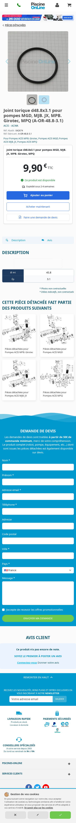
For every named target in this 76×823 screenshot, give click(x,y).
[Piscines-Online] (68, 764)
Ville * (5, 549)
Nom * (6, 460)
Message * (8, 578)
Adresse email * (11, 490)
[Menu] (6, 6)
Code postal (9, 534)
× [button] (66, 570)
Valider (59, 698)
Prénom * (8, 475)
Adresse (7, 519)
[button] (19, 6)
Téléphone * (9, 504)
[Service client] (68, 774)
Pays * (6, 563)
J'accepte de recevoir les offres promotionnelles (34, 609)
